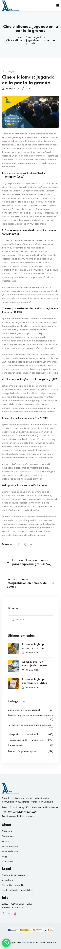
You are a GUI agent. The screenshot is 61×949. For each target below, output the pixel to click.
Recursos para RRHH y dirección (26, 740)
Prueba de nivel (10, 851)
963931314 (18, 811)
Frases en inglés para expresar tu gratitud (35, 681)
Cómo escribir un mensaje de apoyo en (35, 664)
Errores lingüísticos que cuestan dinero (29, 716)
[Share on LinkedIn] (31, 544)
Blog (4, 856)
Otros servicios (10, 846)
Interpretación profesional (23, 734)
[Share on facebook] (19, 544)
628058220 (31, 811)
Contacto (7, 861)
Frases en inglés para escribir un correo (35, 646)
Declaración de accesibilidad (17, 890)
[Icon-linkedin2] (9, 913)
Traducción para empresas (23, 751)
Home (18, 37)
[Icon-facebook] (3, 913)
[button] (6, 943)
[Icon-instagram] (14, 913)
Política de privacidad (13, 874)
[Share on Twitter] (25, 544)
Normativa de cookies (13, 885)
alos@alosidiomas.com (21, 816)
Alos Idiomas (28, 942)
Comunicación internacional (24, 710)
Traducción (8, 836)
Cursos (6, 841)
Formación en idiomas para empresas (29, 725)
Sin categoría (34, 37)
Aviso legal (7, 880)
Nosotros (7, 830)
